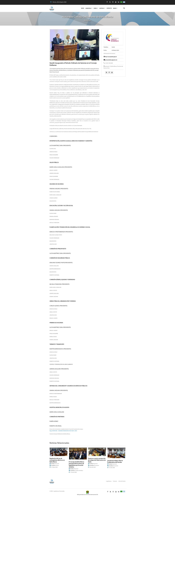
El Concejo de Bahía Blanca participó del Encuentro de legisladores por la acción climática (76, 470)
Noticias (101, 8)
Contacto (109, 8)
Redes (114, 8)
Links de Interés (121, 487)
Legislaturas (108, 487)
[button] (53, 47)
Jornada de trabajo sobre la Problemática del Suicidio (115, 467)
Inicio (83, 8)
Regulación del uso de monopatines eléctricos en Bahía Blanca (57, 466)
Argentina (88, 8)
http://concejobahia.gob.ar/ (111, 56)
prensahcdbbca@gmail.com (111, 60)
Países (95, 8)
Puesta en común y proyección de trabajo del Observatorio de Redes (97, 466)
